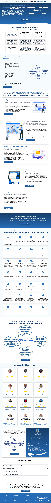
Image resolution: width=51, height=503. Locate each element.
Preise (3, 499)
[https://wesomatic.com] (7, 1)
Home (15, 498)
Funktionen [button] (17, 1)
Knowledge (27, 498)
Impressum (16, 499)
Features (4, 498)
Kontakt (27, 499)
